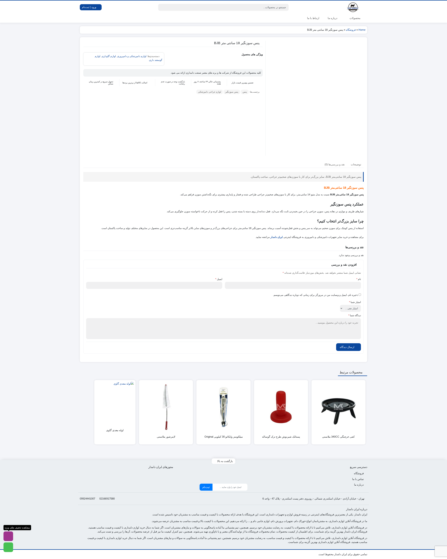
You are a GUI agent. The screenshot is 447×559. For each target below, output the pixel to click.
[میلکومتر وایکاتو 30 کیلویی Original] (223, 407)
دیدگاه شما (354, 315)
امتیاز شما (355, 302)
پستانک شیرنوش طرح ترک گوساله (281, 436)
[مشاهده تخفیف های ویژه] (8, 536)
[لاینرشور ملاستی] (166, 407)
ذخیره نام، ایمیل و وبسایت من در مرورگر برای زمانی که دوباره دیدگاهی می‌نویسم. (315, 295)
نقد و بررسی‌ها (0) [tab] (335, 164)
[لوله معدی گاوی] (115, 400)
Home (361, 29)
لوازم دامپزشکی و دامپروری (131, 56)
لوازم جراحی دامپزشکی (209, 92)
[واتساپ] (8, 547)
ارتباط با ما (313, 18)
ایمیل (218, 279)
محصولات (354, 18)
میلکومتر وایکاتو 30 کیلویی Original (223, 436)
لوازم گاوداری (109, 56)
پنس (245, 92)
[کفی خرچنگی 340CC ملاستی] (338, 407)
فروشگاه (351, 29)
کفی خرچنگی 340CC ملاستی (338, 436)
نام (358, 279)
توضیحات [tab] (356, 164)
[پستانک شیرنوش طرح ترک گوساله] (281, 407)
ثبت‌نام (206, 487)
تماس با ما (358, 479)
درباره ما (332, 18)
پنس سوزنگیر (231, 92)
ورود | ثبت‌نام (89, 7)
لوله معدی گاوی (115, 430)
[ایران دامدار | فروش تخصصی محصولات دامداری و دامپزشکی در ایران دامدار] (353, 7)
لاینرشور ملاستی (166, 436)
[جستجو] (161, 7)
